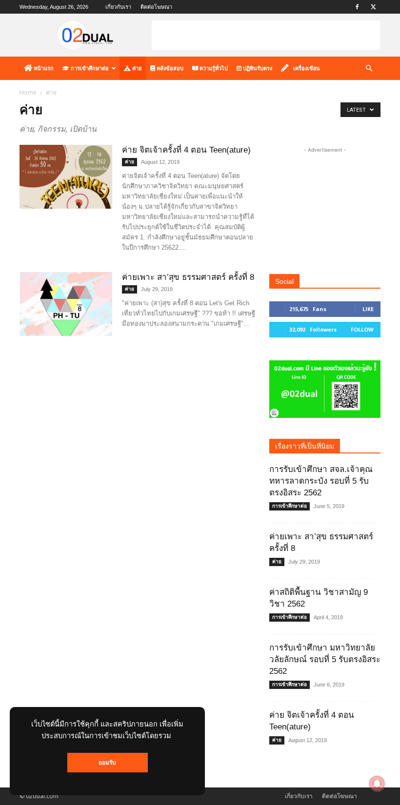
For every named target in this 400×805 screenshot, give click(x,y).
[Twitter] (373, 7)
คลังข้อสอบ (169, 68)
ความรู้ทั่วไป (213, 68)
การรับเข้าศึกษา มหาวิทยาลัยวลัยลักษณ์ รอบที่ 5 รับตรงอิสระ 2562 (324, 659)
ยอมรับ (108, 762)
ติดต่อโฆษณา (156, 7)
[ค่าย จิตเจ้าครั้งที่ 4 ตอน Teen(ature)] (66, 177)
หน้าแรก (43, 68)
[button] (368, 68)
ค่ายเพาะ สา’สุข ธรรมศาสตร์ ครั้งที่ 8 (188, 277)
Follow (362, 329)
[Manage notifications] (377, 783)
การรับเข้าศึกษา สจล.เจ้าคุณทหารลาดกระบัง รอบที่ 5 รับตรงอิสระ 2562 (321, 481)
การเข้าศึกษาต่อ (89, 68)
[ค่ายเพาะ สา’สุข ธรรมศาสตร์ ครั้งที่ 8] (66, 304)
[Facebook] (357, 7)
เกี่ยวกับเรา (118, 7)
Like (368, 309)
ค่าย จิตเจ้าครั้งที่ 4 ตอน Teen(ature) (186, 150)
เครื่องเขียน (306, 68)
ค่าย (136, 68)
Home (28, 92)
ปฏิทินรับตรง (256, 68)
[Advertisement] (266, 35)
